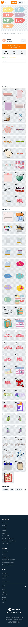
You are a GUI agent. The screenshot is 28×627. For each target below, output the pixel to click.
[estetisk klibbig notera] (8, 117)
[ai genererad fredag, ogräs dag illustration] (8, 335)
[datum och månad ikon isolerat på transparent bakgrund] (8, 442)
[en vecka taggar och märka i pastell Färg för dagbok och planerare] (8, 513)
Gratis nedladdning (14, 46)
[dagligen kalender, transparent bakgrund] (8, 382)
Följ (23, 41)
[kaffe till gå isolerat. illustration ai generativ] (8, 141)
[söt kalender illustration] (8, 561)
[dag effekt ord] (8, 177)
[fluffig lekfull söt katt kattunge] (8, 212)
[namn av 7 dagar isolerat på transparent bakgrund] (8, 284)
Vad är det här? (13, 57)
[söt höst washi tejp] (8, 189)
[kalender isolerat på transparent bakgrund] (8, 537)
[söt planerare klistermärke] (8, 165)
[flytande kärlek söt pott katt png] (8, 272)
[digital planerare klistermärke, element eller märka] (8, 94)
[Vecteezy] (2, 2)
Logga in (21, 2)
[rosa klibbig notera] (8, 260)
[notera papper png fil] (8, 106)
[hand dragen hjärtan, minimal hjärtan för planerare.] (8, 153)
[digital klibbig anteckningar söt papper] (8, 248)
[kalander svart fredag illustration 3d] (8, 371)
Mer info (5, 61)
